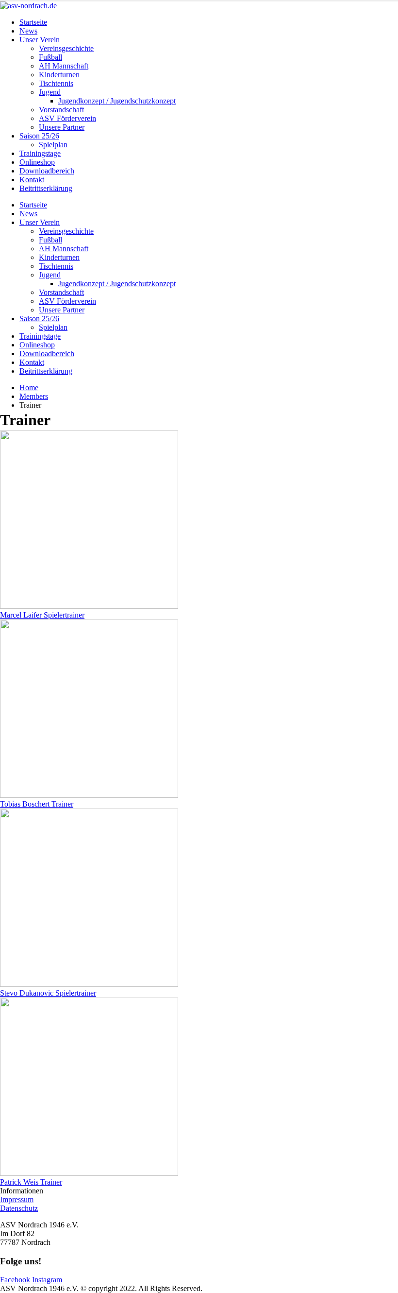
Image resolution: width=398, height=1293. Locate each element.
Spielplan (53, 144)
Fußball (50, 57)
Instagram (47, 1280)
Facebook (15, 1280)
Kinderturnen (59, 74)
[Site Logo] (28, 5)
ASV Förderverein (67, 118)
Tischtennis (56, 83)
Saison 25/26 (39, 136)
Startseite (33, 22)
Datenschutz (19, 1208)
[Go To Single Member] (89, 606)
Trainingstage (40, 153)
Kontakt (31, 179)
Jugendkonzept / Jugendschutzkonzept (117, 101)
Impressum (16, 1199)
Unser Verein (39, 39)
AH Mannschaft (63, 66)
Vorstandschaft (61, 109)
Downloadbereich (46, 171)
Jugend (50, 92)
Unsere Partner (61, 127)
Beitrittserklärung (45, 188)
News (28, 31)
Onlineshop (37, 162)
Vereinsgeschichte (66, 48)
